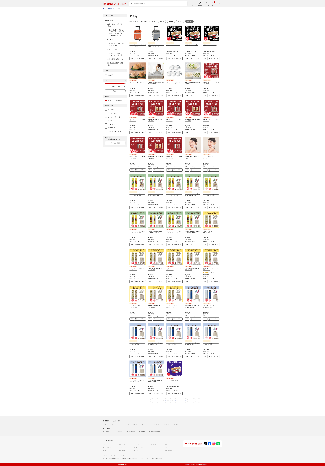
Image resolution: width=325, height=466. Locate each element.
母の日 (104, 424)
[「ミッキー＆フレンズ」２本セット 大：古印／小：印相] (156, 219)
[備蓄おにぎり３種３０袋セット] (137, 70)
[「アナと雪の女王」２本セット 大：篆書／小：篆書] (174, 331)
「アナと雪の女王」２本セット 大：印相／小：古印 (137, 343)
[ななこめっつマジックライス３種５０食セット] (193, 70)
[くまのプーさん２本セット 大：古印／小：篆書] (156, 294)
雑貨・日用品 (122, 450)
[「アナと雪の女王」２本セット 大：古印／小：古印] (156, 369)
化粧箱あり (111, 128)
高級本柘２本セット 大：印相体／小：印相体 (211, 82)
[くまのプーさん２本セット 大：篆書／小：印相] (174, 257)
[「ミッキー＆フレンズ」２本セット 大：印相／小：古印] (174, 182)
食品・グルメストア (130, 431)
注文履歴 (200, 5)
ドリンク (152, 447)
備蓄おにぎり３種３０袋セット (136, 82)
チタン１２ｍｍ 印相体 (172, 380)
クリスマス (156, 424)
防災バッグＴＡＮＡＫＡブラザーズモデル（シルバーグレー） (156, 45)
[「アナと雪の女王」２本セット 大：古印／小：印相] (211, 331)
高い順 (180, 21)
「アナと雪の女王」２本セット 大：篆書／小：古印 (192, 343)
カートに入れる (140, 58)
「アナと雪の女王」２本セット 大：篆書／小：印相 (155, 343)
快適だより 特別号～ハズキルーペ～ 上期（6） (117, 54)
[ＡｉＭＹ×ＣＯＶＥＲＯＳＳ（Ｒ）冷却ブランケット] (156, 70)
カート (213, 5)
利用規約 (105, 458)
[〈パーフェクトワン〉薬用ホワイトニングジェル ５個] (174, 70)
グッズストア (142, 431)
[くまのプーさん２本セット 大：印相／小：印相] (211, 219)
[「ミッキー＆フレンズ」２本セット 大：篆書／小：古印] (137, 219)
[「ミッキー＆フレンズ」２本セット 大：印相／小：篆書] (156, 182)
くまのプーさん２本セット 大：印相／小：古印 (155, 269)
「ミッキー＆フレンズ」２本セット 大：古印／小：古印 (192, 231)
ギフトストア (119, 431)
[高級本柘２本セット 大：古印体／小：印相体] (137, 145)
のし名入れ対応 (113, 113)
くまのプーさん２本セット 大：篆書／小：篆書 (192, 269)
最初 (152, 400)
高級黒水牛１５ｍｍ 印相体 (173, 45)
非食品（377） (109, 20)
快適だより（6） (112, 49)
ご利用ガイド (106, 455)
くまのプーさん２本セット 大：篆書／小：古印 (211, 269)
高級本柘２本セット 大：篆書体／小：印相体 (174, 120)
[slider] (104, 83)
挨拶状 (110, 121)
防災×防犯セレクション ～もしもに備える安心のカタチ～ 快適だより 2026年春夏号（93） (116, 33)
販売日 (171, 21)
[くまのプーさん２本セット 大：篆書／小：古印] (211, 257)
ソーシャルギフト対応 (115, 131)
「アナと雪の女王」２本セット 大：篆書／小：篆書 (174, 343)
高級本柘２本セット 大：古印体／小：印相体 (137, 157)
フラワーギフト (153, 450)
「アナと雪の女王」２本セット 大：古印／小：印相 (211, 343)
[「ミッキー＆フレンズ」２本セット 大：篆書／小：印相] (193, 182)
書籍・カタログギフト (170, 450)
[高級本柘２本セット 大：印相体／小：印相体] (211, 70)
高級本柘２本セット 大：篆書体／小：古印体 (211, 120)
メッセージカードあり (115, 117)
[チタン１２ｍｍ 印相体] (174, 369)
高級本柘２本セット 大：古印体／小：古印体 (174, 157)
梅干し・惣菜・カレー (108, 447)
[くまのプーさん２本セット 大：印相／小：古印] (156, 257)
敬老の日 (135, 424)
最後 (199, 400)
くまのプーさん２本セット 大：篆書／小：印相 (174, 269)
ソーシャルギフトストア (154, 431)
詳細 (132, 58)
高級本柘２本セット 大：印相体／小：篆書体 (137, 120)
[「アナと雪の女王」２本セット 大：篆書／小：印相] (156, 331)
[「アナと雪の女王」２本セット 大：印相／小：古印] (137, 331)
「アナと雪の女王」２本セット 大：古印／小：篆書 (137, 380)
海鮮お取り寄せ (122, 444)
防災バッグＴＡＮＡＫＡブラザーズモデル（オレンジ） (137, 45)
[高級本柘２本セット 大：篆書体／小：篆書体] (193, 108)
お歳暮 (142, 424)
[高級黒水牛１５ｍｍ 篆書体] (193, 33)
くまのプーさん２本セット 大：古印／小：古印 (174, 306)
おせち (148, 424)
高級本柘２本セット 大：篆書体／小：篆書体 (192, 120)
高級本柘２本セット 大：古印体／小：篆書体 (155, 157)
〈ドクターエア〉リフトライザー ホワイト (193, 157)
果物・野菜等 (153, 444)
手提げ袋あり (112, 124)
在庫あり (110, 75)
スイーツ (136, 450)
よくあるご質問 (114, 455)
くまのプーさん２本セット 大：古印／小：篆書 (155, 306)
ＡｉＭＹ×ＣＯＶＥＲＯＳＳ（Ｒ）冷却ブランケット (156, 82)
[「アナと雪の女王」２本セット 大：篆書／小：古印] (193, 331)
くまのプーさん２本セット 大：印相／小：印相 (211, 231)
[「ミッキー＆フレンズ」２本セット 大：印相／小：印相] (137, 182)
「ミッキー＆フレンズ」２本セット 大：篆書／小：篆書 (211, 194)
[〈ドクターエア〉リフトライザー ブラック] (211, 145)
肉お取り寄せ (137, 444)
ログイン (194, 5)
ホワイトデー (176, 424)
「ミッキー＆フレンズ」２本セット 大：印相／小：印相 (137, 194)
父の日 (120, 424)
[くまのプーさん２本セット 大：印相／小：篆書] (137, 257)
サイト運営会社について (114, 458)
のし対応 (110, 110)
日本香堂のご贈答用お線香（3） (115, 64)
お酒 (166, 447)
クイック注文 (206, 5)
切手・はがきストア (107, 431)
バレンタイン (166, 424)
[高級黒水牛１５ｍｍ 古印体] (211, 33)
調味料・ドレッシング (139, 447)
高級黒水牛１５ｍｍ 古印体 (209, 45)
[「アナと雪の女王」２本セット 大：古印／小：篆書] (137, 369)
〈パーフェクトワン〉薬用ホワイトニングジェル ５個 (174, 82)
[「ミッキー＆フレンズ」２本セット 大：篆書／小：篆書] (211, 182)
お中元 (127, 424)
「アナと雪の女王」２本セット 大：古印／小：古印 (155, 380)
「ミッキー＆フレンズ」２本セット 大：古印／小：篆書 (174, 231)
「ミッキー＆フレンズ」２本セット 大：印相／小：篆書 (155, 194)
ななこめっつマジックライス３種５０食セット (192, 82)
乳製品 (166, 444)
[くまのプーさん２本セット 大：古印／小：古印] (174, 294)
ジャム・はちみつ (123, 447)
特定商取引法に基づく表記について (130, 458)
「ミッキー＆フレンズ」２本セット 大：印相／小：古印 (174, 194)
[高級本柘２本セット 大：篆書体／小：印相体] (174, 108)
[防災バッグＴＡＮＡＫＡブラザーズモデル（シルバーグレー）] (156, 33)
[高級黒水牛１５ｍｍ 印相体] (174, 33)
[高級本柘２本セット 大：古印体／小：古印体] (174, 145)
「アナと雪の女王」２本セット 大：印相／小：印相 (192, 306)
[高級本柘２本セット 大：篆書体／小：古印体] (211, 108)
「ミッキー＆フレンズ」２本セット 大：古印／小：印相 (155, 231)
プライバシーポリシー (145, 458)
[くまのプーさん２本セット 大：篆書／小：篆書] (193, 257)
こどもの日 (112, 424)
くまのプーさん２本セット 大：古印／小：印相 (137, 306)
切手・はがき (106, 444)
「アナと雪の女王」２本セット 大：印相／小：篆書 (211, 306)
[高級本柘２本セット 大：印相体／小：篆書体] (137, 108)
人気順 (162, 21)
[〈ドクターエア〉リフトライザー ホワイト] (193, 145)
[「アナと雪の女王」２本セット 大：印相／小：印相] (193, 294)
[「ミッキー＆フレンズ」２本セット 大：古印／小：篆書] (174, 219)
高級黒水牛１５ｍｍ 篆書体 (191, 45)
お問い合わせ (123, 455)
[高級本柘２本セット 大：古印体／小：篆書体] (156, 145)
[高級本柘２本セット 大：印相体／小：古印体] (156, 108)
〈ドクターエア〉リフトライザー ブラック (211, 157)
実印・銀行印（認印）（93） (115, 59)
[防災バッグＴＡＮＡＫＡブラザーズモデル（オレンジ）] (137, 33)
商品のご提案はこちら (157, 458)
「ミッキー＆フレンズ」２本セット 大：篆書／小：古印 (137, 231)
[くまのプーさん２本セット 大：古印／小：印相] (137, 294)
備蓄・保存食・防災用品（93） (114, 25)
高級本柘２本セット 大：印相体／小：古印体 (155, 120)
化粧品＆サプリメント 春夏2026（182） (117, 44)
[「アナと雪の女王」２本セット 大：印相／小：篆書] (211, 294)
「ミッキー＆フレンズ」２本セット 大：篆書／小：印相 (192, 194)
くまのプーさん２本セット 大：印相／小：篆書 (137, 269)
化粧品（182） (111, 40)
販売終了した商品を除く (115, 101)
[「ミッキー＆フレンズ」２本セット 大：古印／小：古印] (193, 219)
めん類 (104, 450)
